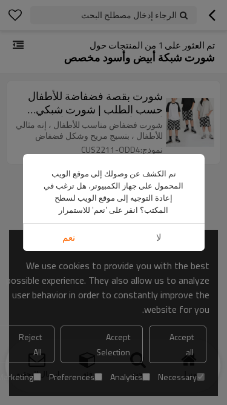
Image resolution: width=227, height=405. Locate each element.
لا (159, 237)
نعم (68, 237)
